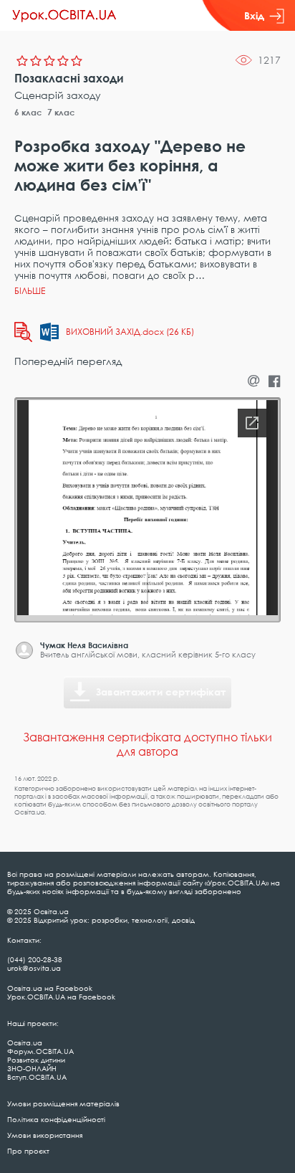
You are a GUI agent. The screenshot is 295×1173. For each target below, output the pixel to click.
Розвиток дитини (36, 1059)
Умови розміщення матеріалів (63, 1103)
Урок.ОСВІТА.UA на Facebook (61, 996)
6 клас (28, 112)
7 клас (61, 112)
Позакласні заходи (69, 78)
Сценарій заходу (57, 95)
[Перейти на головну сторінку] (64, 16)
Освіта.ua (24, 1042)
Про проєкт (28, 1150)
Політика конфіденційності (56, 1119)
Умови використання (44, 1135)
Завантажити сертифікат (161, 691)
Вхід (254, 15)
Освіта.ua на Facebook (49, 988)
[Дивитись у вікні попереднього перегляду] (23, 332)
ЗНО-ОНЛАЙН (32, 1068)
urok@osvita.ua (34, 968)
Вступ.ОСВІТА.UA (37, 1077)
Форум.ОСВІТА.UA (40, 1051)
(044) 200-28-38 (34, 959)
